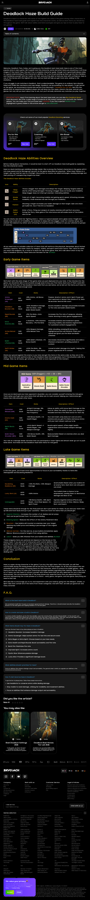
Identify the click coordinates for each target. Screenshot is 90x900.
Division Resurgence (60, 829)
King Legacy (24, 841)
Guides (11, 28)
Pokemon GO (24, 850)
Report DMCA (71, 797)
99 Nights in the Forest (27, 815)
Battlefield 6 (41, 819)
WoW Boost (7, 870)
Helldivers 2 (58, 840)
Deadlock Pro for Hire (63, 87)
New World (57, 847)
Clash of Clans (25, 822)
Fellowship (6, 834)
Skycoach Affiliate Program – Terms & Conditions (75, 791)
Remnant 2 (41, 854)
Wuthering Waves (43, 872)
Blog (5, 786)
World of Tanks (76, 868)
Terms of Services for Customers (76, 788)
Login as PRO (49, 785)
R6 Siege (40, 852)
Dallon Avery (40, 28)
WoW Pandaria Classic (61, 870)
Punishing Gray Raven (10, 852)
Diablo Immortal (25, 829)
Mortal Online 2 (76, 845)
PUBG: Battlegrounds (77, 850)
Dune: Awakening (25, 831)
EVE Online (40, 833)
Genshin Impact (76, 836)
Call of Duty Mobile (9, 822)
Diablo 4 (6, 829)
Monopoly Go (41, 845)
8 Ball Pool (6, 815)
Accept (10, 892)
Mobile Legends (8, 845)
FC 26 (73, 833)
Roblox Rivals (7, 855)
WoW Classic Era (25, 870)
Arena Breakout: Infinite (10, 819)
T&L (39, 860)
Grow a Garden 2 (42, 838)
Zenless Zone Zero (60, 872)
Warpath (6, 868)
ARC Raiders (75, 817)
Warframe (40, 865)
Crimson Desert (76, 822)
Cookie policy (71, 795)
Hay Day (23, 840)
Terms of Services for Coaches (76, 786)
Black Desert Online (77, 819)
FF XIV (22, 834)
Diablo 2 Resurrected (78, 826)
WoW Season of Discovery (79, 870)
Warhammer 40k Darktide (62, 865)
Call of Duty (75, 821)
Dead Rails (57, 824)
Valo (22, 865)
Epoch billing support (52, 788)
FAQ (47, 790)
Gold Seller (28, 786)
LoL (55, 841)
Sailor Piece (24, 857)
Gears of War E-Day (60, 836)
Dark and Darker (8, 824)
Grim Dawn (6, 838)
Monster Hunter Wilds (61, 845)
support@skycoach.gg (12, 806)
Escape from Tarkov (9, 833)
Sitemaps (48, 786)
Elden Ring (57, 831)
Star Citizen (58, 857)
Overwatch (24, 848)
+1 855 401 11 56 (10, 804)
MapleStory (7, 843)
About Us (6, 785)
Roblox (73, 854)
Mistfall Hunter (76, 843)
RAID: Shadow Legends (61, 852)
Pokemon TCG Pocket (44, 850)
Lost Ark (74, 841)
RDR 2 (5, 854)
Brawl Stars (58, 821)
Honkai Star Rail (76, 840)
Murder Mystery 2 (8, 847)
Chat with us (75, 806)
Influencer (28, 792)
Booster (27, 785)
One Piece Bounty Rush (10, 848)
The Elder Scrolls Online (78, 860)
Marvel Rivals (41, 843)
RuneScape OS (76, 855)
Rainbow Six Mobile (77, 852)
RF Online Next (59, 854)
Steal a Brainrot (8, 860)
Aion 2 (73, 815)
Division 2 (40, 829)
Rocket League (25, 855)
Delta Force (24, 826)
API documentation (9, 790)
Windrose (57, 868)
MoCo (22, 845)
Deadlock (74, 824)
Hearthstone (41, 840)
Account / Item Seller (31, 788)
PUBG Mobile (58, 850)
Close (19, 892)
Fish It (56, 834)
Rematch (23, 854)
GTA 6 (73, 838)
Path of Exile (75, 848)
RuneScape (41, 855)
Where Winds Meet (43, 868)
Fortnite (74, 834)
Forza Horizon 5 (8, 836)
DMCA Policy (70, 798)
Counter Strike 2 (59, 822)
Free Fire (40, 836)
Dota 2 (73, 829)
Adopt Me (57, 815)
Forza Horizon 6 (25, 836)
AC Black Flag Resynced (44, 815)
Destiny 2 (40, 826)
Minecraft (57, 843)
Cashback (6, 793)
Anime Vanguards (42, 817)
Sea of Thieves (42, 857)
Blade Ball (6, 821)
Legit (5, 795)
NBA (22, 847)
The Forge (40, 862)
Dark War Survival (25, 824)
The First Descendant (27, 862)
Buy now (25, 144)
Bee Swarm (58, 819)
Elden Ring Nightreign (78, 831)
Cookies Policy (16, 888)
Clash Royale (41, 822)
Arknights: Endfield (26, 819)
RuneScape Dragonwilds (61, 855)
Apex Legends (59, 817)
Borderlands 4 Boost (43, 821)
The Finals (6, 862)
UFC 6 (5, 865)
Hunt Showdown (8, 841)
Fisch (39, 834)
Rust (5, 857)
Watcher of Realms (26, 868)
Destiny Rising (59, 826)
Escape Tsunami (25, 833)
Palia (39, 848)
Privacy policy (71, 793)
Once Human (75, 847)
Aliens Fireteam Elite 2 (27, 817)
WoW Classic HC (42, 870)
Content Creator (30, 790)
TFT (56, 860)
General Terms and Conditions (76, 785)
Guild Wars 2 (7, 840)
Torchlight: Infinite (77, 862)
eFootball (40, 831)
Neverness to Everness (44, 847)
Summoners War (25, 860)
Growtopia (57, 838)
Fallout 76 (57, 833)
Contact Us (7, 788)
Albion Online (7, 817)
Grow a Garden (25, 838)
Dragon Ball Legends (9, 831)
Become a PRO (8, 792)
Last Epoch (41, 841)
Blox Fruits (23, 821)
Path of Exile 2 (8, 850)
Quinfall (23, 852)
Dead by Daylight (42, 824)
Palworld (57, 848)
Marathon (23, 843)
